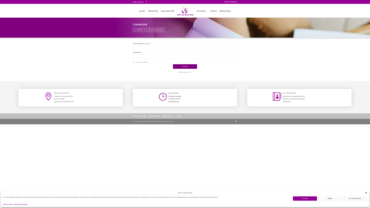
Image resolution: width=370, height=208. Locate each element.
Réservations (225, 11)
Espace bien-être (167, 11)
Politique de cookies (8, 204)
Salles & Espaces (155, 30)
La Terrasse (179, 116)
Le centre (139, 30)
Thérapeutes (153, 11)
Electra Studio (168, 121)
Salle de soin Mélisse (154, 116)
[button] (366, 193)
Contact (213, 11)
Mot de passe (137, 52)
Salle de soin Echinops (139, 116)
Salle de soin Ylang (167, 116)
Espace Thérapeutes (231, 2)
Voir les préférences (355, 198)
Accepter (305, 198)
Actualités (201, 11)
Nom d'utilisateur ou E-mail (142, 43)
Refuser (330, 198)
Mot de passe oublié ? (185, 72)
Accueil (142, 11)
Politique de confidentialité (20, 204)
